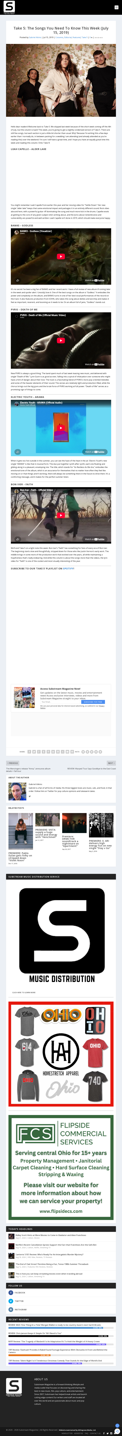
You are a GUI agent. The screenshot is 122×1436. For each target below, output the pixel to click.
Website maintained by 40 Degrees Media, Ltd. (77, 1430)
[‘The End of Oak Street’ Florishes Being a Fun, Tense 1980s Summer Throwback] (11, 1266)
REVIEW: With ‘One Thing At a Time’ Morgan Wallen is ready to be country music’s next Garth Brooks (54, 1325)
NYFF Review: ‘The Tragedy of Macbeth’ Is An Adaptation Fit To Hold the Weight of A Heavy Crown (54, 1341)
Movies (37, 1238)
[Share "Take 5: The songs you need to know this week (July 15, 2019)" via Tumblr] (43, 751)
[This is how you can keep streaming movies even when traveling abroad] (11, 1275)
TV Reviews (47, 1257)
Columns (59, 37)
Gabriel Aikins (35, 37)
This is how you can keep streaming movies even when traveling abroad (49, 1273)
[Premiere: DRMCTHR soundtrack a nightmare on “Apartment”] (74, 823)
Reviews (39, 1257)
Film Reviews (41, 1267)
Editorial (68, 37)
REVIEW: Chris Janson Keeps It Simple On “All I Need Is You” (35, 1333)
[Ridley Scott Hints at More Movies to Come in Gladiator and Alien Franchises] (11, 1237)
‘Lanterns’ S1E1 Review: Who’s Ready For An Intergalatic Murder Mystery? (49, 1254)
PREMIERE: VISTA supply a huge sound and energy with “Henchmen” (46, 833)
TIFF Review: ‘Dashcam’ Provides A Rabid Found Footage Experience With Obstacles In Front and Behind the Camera (57, 1351)
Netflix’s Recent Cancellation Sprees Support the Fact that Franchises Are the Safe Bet (56, 1245)
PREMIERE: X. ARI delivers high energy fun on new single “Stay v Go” (100, 844)
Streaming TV (45, 1247)
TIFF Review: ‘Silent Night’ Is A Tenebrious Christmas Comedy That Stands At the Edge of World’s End (55, 1360)
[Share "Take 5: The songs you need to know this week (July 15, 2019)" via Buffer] (58, 751)
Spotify (68, 568)
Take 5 (84, 37)
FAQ (86, 1433)
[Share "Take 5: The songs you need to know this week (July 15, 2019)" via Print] (72, 751)
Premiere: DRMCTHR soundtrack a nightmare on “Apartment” (70, 841)
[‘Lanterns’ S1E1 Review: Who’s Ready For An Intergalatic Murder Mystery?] (11, 1256)
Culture (30, 1238)
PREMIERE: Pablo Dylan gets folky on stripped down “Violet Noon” (20, 856)
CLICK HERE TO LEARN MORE (24, 992)
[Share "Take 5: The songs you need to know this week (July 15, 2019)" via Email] (67, 751)
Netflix (36, 1247)
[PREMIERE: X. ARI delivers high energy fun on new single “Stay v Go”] (101, 825)
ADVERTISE (78, 1433)
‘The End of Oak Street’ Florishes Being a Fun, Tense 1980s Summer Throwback (52, 1264)
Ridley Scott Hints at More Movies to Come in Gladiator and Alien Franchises (51, 1235)
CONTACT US (95, 1433)
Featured (77, 37)
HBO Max (31, 1257)
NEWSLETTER (67, 1433)
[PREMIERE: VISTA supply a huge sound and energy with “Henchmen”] (47, 819)
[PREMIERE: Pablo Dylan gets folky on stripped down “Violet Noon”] (20, 831)
